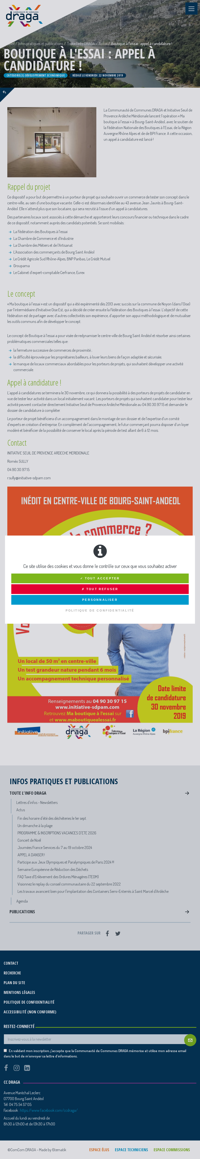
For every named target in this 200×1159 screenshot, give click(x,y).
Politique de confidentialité (100, 610)
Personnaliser (100, 600)
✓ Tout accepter (100, 578)
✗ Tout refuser (100, 589)
